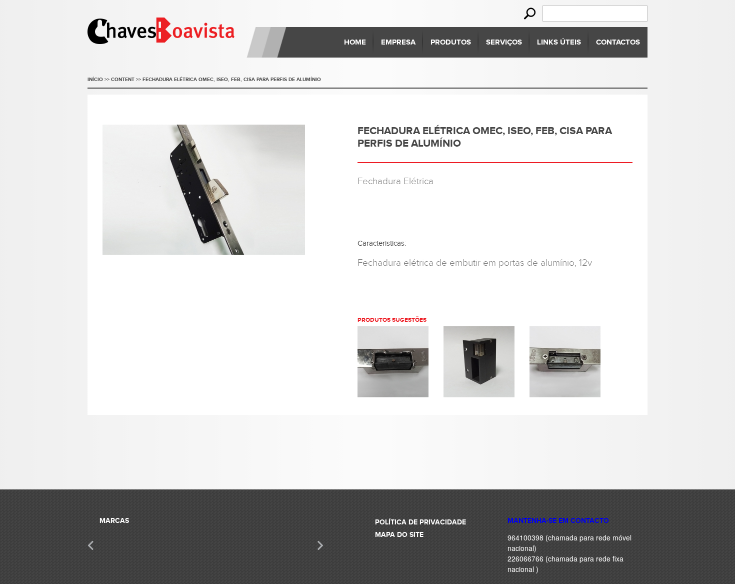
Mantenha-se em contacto (558, 520)
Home (355, 42)
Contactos (618, 42)
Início (95, 80)
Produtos (450, 42)
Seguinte (320, 545)
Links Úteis (559, 42)
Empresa (398, 42)
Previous (91, 545)
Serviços (504, 42)
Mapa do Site (399, 534)
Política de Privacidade (420, 522)
